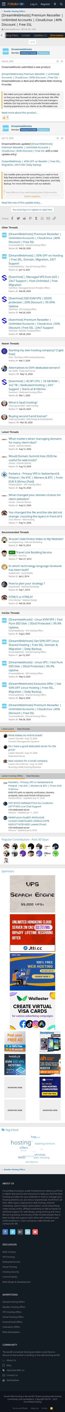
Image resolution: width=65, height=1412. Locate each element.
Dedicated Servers (11, 1261)
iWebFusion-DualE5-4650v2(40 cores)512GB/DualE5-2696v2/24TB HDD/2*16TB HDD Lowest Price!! (28, 821)
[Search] (61, 4)
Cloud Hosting (9, 1266)
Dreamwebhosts (12, 29)
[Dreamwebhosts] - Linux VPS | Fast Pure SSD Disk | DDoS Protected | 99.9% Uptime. (36, 666)
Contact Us (12, 1375)
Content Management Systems (23, 741)
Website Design (29, 600)
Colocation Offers (11, 1326)
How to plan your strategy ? (27, 583)
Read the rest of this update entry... (22, 202)
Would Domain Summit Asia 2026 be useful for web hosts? (33, 458)
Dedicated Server (27, 370)
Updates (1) (40, 35)
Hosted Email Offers (12, 1321)
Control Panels (9, 1276)
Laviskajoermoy (16, 542)
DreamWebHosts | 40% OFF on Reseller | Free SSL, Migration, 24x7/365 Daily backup (31, 163)
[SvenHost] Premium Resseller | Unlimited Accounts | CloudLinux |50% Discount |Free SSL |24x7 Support (34, 323)
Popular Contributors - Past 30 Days (25, 839)
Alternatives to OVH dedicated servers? (34, 367)
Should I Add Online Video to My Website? (36, 539)
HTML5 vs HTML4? (21, 597)
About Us (11, 1360)
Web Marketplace (11, 1332)
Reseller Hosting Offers (29, 330)
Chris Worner (15, 519)
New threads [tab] (23, 728)
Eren (11, 357)
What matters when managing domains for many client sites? (35, 440)
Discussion (56, 35)
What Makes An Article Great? (25, 735)
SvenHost (13, 287)
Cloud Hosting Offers (13, 1316)
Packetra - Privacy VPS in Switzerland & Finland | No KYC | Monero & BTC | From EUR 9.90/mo (35, 785)
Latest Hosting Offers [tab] (12, 775)
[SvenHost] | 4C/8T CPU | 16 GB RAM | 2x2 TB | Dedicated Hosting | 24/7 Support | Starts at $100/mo (34, 385)
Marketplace (13, 1380)
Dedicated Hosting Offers (30, 392)
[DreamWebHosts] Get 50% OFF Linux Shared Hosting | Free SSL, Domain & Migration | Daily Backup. (34, 645)
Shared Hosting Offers (36, 245)
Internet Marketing (33, 542)
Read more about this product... (20, 112)
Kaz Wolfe (13, 370)
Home (44, 1408)
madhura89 (14, 573)
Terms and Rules (20, 1408)
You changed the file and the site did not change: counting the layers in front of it (35, 514)
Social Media (27, 573)
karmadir (13, 555)
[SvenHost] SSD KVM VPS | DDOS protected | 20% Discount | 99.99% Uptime (32, 302)
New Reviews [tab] (32, 775)
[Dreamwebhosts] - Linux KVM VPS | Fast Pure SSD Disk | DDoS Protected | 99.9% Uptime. (35, 623)
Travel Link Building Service (34, 552)
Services (22, 555)
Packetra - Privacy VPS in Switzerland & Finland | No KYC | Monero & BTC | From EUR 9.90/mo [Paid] (36, 477)
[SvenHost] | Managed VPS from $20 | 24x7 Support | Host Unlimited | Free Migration (34, 281)
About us (35, 1408)
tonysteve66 (14, 586)
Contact (26, 35)
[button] (4, 4)
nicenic (12, 445)
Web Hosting (32, 405)
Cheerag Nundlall (17, 405)
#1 (62, 61)
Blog (9, 1365)
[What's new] (55, 4)
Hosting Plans (10, 35)
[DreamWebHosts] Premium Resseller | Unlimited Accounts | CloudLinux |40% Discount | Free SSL (30, 75)
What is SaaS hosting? (23, 402)
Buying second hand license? (28, 416)
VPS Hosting (8, 1256)
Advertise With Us (15, 1370)
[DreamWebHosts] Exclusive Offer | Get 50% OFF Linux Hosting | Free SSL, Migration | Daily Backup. (35, 687)
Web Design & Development (39, 419)
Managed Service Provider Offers (34, 287)
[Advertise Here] (15, 1087)
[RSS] (51, 1408)
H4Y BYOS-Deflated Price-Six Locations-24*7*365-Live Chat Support (31, 804)
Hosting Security (10, 1271)
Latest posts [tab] (8, 728)
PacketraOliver (15, 484)
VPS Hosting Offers (27, 309)
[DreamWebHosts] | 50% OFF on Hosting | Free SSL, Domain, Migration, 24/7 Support (36, 259)
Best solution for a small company (28, 760)
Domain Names (24, 445)
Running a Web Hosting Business (29, 357)
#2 (62, 138)
